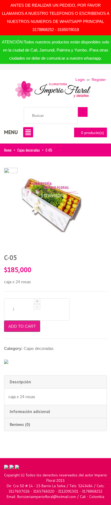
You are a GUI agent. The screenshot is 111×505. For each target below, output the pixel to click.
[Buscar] (83, 112)
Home (8, 150)
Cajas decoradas (28, 150)
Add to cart (22, 326)
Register (99, 79)
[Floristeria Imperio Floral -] (53, 88)
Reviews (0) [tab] (20, 424)
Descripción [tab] (20, 381)
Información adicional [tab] (30, 411)
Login (80, 79)
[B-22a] (11, 174)
